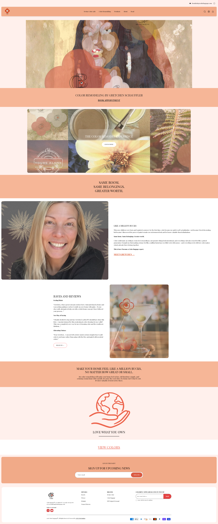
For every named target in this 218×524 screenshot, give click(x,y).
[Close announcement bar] (214, 3)
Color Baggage (111, 498)
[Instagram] (48, 510)
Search (83, 495)
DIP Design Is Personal (113, 501)
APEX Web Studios (80, 518)
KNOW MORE (109, 144)
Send (167, 496)
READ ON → (60, 345)
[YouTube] (51, 510)
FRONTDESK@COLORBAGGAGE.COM (202, 3)
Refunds (83, 501)
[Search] (205, 11)
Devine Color (110, 495)
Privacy (83, 498)
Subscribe (137, 475)
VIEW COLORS (109, 447)
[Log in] (209, 11)
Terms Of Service (86, 504)
